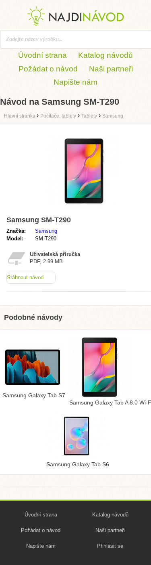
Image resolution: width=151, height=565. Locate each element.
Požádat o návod (48, 69)
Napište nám (75, 82)
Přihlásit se (110, 546)
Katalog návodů (105, 55)
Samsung (46, 231)
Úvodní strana (42, 55)
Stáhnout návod (25, 277)
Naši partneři (111, 69)
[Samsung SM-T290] (83, 208)
